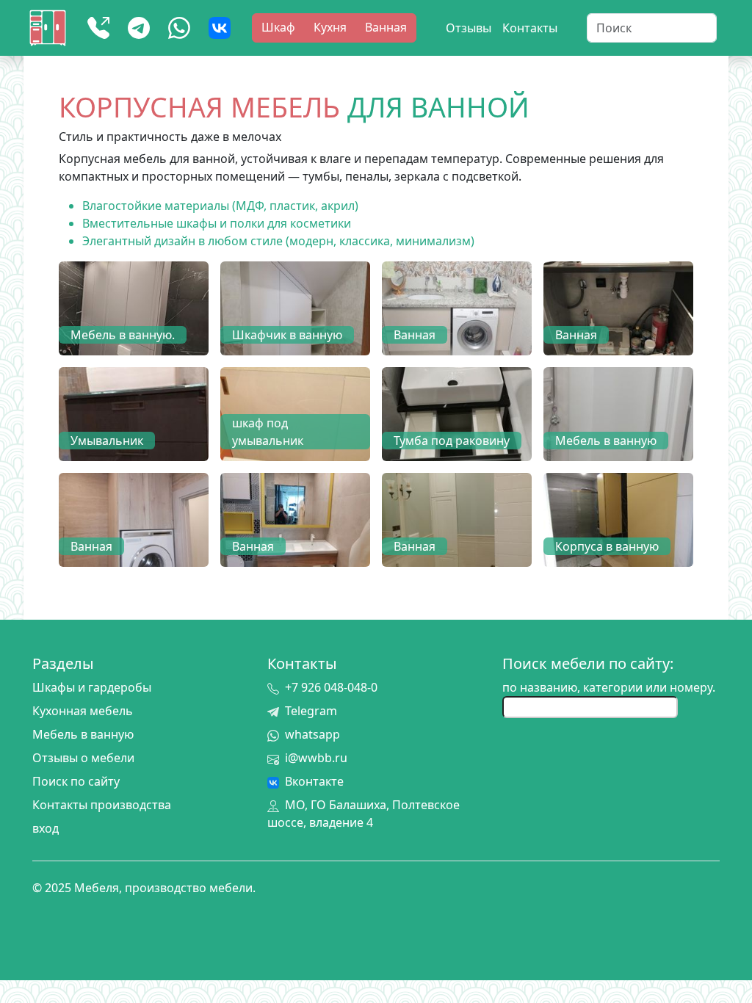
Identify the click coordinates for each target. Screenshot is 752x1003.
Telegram (311, 711)
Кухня (330, 27)
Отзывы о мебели (83, 758)
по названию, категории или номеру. (608, 687)
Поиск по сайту (76, 781)
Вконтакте (314, 781)
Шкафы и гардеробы (91, 687)
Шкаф (278, 27)
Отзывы (468, 28)
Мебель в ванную (83, 734)
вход (45, 828)
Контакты (529, 28)
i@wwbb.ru (316, 758)
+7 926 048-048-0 (331, 687)
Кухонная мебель (82, 711)
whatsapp (312, 734)
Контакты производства (101, 805)
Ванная (386, 27)
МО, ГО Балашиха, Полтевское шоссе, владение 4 (363, 813)
